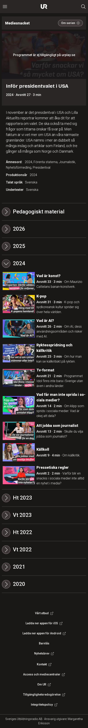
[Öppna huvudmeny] (4, 6)
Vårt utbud (42, 613)
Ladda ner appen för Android (42, 633)
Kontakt (42, 664)
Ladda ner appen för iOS (42, 623)
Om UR (41, 684)
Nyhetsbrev (41, 653)
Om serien (68, 23)
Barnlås (44, 643)
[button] (44, 229)
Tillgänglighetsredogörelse (42, 694)
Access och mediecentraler (41, 674)
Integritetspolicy (42, 704)
